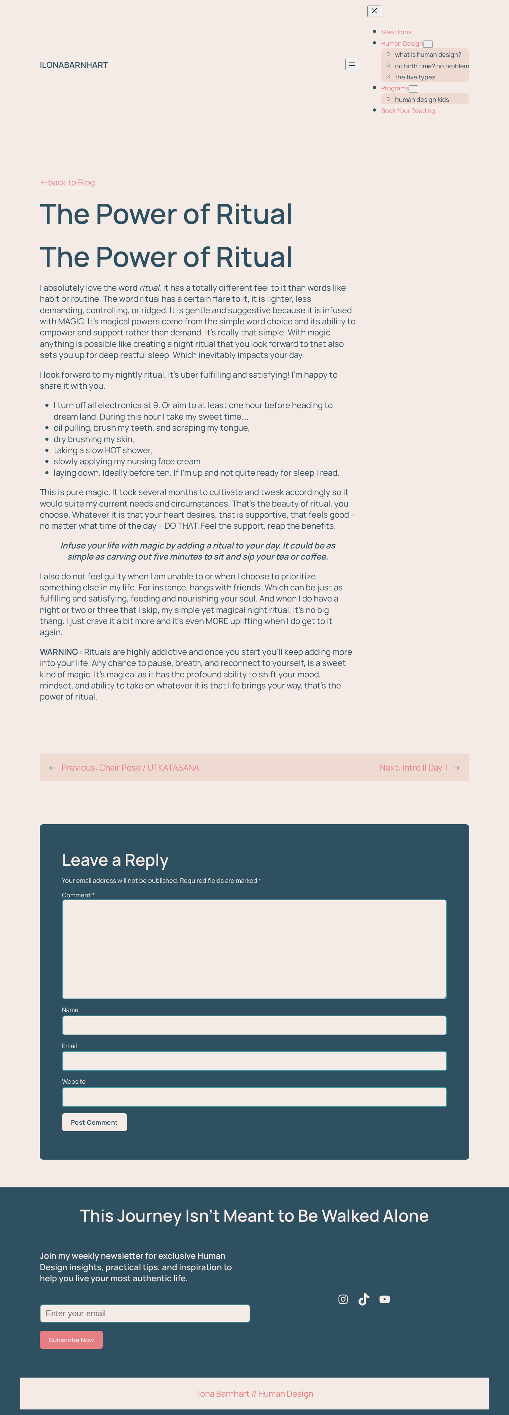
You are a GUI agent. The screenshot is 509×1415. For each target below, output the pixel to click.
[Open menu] (352, 64)
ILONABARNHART (74, 64)
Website (74, 1081)
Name (70, 1009)
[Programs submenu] (413, 89)
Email (69, 1046)
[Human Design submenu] (428, 44)
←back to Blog (67, 182)
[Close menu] (374, 11)
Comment (78, 895)
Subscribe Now (71, 1340)
